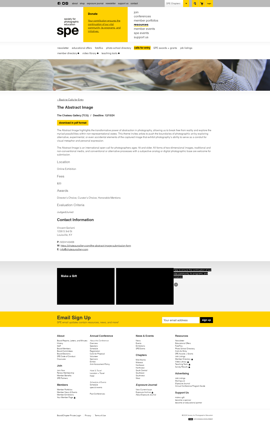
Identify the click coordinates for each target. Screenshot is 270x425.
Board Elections (63, 354)
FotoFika (178, 346)
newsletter (111, 3)
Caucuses (61, 359)
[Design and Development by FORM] (200, 420)
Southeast (140, 373)
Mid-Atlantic (141, 360)
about (75, 3)
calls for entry (142, 47)
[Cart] (201, 3)
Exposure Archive (143, 392)
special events (96, 387)
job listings (186, 47)
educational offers (82, 47)
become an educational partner (188, 402)
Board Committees (65, 351)
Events (138, 343)
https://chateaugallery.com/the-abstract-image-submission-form (96, 245)
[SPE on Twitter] (63, 3)
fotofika (99, 47)
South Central (141, 370)
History (60, 343)
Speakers (94, 346)
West (138, 378)
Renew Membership (65, 373)
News (138, 340)
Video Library (180, 361)
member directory (67, 53)
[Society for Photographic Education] (69, 27)
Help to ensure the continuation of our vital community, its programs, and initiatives (192, 273)
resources (141, 24)
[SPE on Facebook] (59, 3)
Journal (182, 383)
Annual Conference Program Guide (190, 386)
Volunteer (94, 356)
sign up (206, 320)
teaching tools (109, 53)
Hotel (92, 376)
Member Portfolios (64, 389)
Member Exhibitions (65, 395)
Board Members (64, 348)
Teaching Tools (181, 364)
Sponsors (94, 359)
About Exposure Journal (146, 395)
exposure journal (95, 3)
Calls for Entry (181, 351)
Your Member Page (65, 397)
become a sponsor (183, 400)
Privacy (88, 415)
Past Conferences (97, 394)
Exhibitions (140, 346)
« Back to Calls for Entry (70, 99)
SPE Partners (62, 378)
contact (134, 3)
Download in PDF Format (72, 122)
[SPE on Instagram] (66, 3)
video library (89, 53)
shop (82, 3)
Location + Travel (97, 373)
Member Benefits (64, 375)
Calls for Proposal (97, 354)
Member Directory (182, 359)
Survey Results (181, 367)
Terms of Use (100, 415)
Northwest (140, 368)
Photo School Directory (185, 348)
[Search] (195, 3)
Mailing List (180, 381)
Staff (59, 346)
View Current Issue (144, 389)
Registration (95, 351)
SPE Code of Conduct (66, 356)
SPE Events (140, 348)
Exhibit (92, 361)
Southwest (140, 375)
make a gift (179, 397)
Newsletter (179, 340)
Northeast (140, 365)
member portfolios (146, 20)
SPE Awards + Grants (184, 354)
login (209, 3)
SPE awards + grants (165, 47)
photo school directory (118, 47)
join (136, 12)
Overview (94, 343)
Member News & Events (67, 392)
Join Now (61, 370)
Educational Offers (183, 343)
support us (123, 3)
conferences (142, 16)
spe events (141, 33)
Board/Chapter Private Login (69, 415)
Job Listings (180, 356)
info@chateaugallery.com (74, 249)
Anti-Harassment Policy (100, 364)
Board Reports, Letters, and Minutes (72, 340)
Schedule (94, 348)
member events (144, 29)
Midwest (139, 362)
